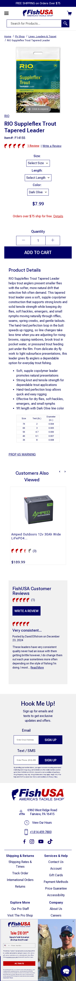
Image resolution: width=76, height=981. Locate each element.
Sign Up (51, 740)
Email (26, 730)
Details (58, 216)
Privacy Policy (53, 777)
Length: (37, 170)
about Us (56, 909)
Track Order (20, 873)
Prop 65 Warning (22, 454)
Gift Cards (56, 875)
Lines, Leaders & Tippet (42, 36)
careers (56, 915)
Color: (37, 185)
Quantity (38, 231)
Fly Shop (20, 36)
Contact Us (56, 862)
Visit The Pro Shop (20, 915)
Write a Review (26, 611)
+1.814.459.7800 (41, 832)
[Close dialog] (73, 921)
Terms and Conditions (40, 777)
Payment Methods (56, 882)
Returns (20, 886)
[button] (66, 971)
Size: (37, 156)
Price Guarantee (56, 888)
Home (7, 36)
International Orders (20, 880)
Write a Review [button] (51, 146)
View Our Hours (42, 822)
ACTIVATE (19, 963)
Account (56, 868)
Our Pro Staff (20, 909)
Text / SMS (26, 750)
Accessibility (56, 895)
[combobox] (6, 945)
